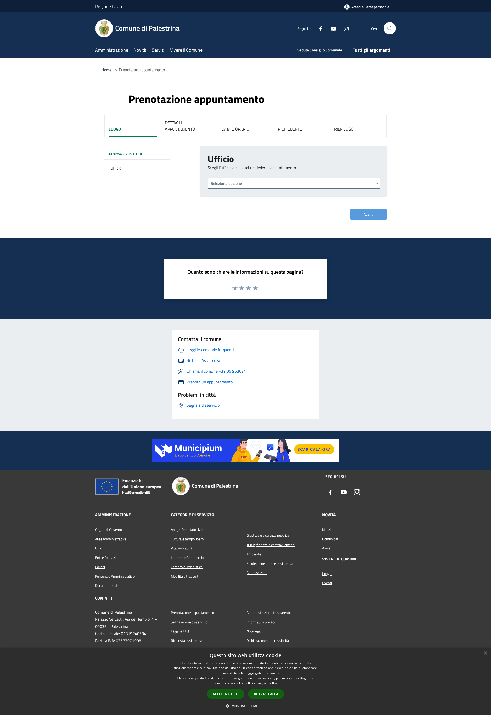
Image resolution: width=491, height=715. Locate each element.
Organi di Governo (108, 529)
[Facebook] (319, 28)
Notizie (327, 529)
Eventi (327, 583)
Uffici (99, 548)
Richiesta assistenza (186, 640)
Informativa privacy (261, 622)
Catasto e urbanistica (187, 567)
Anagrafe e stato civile (187, 529)
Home (106, 70)
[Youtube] (331, 28)
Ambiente (254, 554)
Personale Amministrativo (115, 576)
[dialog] (245, 681)
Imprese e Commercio (187, 557)
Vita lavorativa (181, 548)
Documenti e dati (107, 585)
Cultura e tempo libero (187, 539)
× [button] (485, 653)
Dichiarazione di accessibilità (268, 640)
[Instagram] (344, 28)
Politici (100, 567)
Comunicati (330, 539)
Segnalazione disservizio (189, 622)
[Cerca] (390, 28)
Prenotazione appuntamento (192, 612)
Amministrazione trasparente (269, 612)
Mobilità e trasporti (185, 576)
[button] (245, 706)
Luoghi (327, 574)
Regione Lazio (108, 6)
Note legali (254, 631)
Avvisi (326, 548)
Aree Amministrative (110, 539)
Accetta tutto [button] (226, 694)
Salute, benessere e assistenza (270, 563)
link (274, 683)
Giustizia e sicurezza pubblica (268, 535)
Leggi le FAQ (180, 631)
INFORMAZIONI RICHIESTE (125, 153)
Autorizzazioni (257, 573)
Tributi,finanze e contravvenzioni (271, 545)
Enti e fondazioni (107, 557)
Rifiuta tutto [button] (266, 693)
